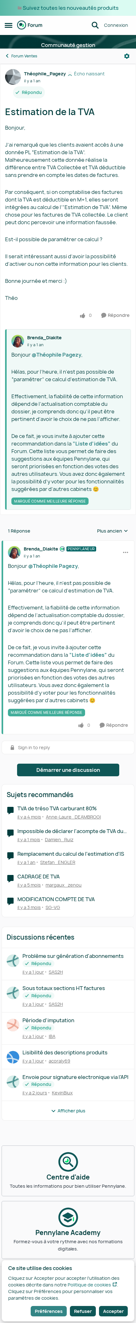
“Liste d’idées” (91, 443)
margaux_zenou (64, 885)
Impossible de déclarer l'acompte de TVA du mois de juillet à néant (70, 831)
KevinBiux (62, 1093)
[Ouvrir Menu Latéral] (8, 25)
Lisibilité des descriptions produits (65, 1052)
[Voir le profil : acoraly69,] (13, 1057)
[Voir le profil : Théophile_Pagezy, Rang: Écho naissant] (13, 77)
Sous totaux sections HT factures (63, 988)
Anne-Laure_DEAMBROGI (73, 817)
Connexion (116, 25)
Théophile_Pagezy (45, 74)
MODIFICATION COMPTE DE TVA (56, 899)
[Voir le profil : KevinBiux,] (13, 1081)
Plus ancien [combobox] (112, 531)
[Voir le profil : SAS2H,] (13, 960)
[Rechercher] (95, 25)
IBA (52, 1036)
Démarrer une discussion (68, 769)
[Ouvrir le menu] (126, 56)
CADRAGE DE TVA (38, 876)
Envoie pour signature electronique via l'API (75, 1077)
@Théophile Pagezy (56, 354)
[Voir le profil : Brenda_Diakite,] (17, 341)
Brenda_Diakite (44, 338)
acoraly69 (59, 1061)
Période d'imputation (48, 1020)
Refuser (83, 1311)
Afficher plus (71, 1111)
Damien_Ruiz (59, 839)
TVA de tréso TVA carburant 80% (57, 808)
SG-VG (53, 907)
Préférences (49, 1311)
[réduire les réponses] (68, 543)
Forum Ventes (24, 56)
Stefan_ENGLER (57, 862)
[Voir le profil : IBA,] (13, 1025)
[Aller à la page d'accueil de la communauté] (29, 25)
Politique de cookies (89, 1285)
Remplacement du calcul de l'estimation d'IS (70, 854)
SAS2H (56, 972)
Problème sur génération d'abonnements (73, 956)
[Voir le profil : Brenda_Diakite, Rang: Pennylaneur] (14, 552)
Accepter (113, 1311)
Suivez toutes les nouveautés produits (71, 7)
